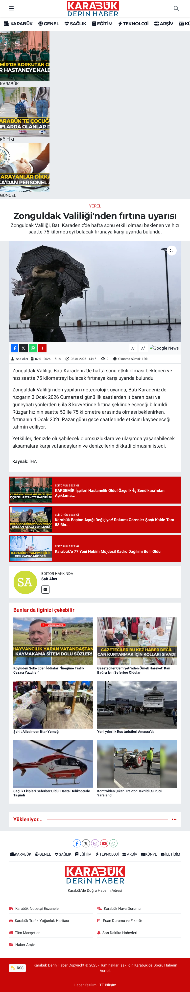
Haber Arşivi (25, 944)
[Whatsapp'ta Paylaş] (33, 348)
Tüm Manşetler (27, 933)
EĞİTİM (104, 23)
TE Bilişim (107, 985)
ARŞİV (166, 23)
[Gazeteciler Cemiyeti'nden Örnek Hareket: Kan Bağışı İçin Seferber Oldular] (137, 640)
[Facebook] (77, 843)
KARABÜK (20, 23)
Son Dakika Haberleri (119, 933)
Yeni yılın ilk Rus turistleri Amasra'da (126, 732)
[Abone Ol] (164, 347)
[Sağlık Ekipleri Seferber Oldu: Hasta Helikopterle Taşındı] (53, 763)
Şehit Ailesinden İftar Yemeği (36, 732)
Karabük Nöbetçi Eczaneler (37, 908)
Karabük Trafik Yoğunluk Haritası (42, 920)
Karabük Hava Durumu (122, 908)
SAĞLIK (77, 23)
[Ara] (176, 8)
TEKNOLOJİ (135, 23)
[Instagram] (95, 843)
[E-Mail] (45, 589)
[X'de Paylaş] (23, 348)
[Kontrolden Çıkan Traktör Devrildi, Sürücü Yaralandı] (137, 763)
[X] (86, 843)
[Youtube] (104, 843)
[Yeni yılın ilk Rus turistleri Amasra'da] (137, 704)
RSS (20, 968)
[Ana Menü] (11, 8)
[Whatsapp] (113, 843)
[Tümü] (174, 819)
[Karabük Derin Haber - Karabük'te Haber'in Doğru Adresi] (93, 8)
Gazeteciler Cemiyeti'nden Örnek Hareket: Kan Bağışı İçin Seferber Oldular (133, 670)
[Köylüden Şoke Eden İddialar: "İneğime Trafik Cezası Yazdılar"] (53, 640)
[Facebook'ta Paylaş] (14, 348)
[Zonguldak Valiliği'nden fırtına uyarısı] (95, 291)
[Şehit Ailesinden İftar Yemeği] (53, 704)
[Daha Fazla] (42, 348)
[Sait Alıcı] (25, 582)
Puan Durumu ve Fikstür (122, 920)
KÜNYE (151, 854)
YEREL (95, 205)
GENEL (51, 23)
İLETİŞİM (172, 854)
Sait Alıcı (22, 359)
